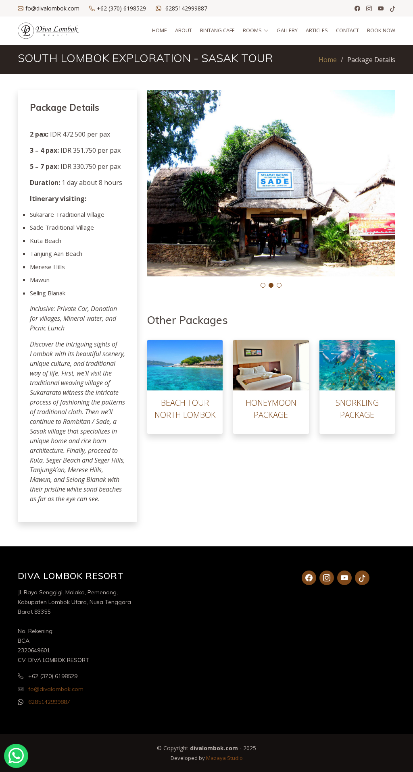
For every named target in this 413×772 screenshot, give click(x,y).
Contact (347, 30)
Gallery (287, 30)
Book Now (381, 30)
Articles (317, 30)
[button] (263, 285)
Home (159, 30)
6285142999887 (186, 8)
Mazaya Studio (224, 758)
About (183, 30)
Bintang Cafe (217, 30)
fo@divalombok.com (55, 689)
